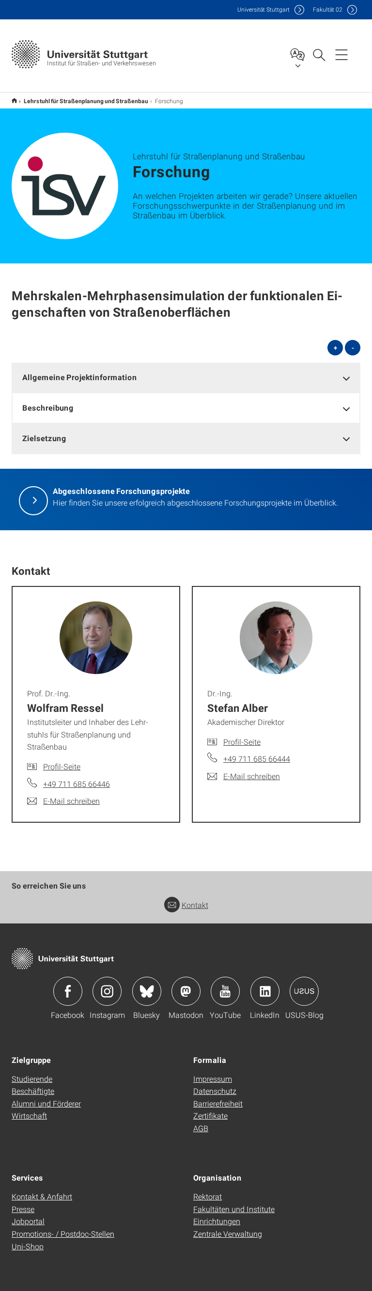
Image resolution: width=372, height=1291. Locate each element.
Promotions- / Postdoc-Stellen (63, 1234)
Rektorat (207, 1196)
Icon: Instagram (107, 991)
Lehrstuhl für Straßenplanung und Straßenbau (86, 101)
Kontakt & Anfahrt (42, 1196)
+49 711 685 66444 (256, 758)
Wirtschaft (29, 1115)
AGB (200, 1128)
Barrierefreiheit (218, 1103)
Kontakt (195, 905)
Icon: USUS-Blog (304, 991)
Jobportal (28, 1221)
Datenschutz (214, 1091)
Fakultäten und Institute (234, 1209)
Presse (23, 1209)
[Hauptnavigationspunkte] (341, 54)
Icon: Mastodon (186, 991)
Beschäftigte (33, 1091)
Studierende (32, 1079)
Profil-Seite (61, 766)
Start (14, 100)
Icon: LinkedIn (264, 991)
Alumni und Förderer (46, 1103)
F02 (327, 9)
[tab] (186, 377)
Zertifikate (210, 1115)
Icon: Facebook (67, 991)
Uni (263, 9)
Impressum (212, 1079)
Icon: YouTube (225, 991)
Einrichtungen (216, 1221)
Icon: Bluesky (146, 991)
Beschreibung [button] (48, 407)
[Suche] (319, 54)
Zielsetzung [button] (44, 438)
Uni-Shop (28, 1246)
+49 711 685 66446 (76, 784)
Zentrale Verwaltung (227, 1234)
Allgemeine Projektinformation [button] (79, 377)
